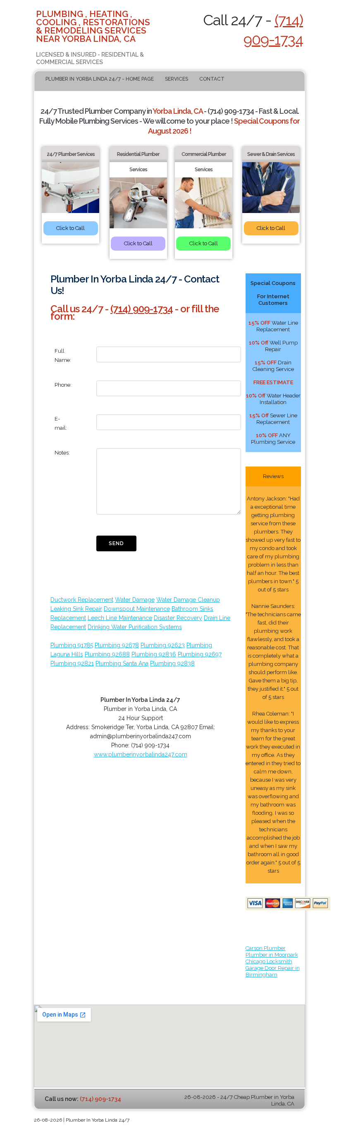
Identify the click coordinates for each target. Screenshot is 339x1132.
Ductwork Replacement (81, 599)
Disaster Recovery (178, 618)
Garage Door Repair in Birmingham (273, 971)
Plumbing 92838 (172, 663)
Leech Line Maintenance (120, 618)
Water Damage (135, 599)
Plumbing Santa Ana (121, 663)
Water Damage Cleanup (188, 599)
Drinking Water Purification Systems (135, 627)
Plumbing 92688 (107, 654)
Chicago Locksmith (269, 961)
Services (176, 79)
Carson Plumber (266, 948)
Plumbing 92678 (117, 645)
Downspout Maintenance (137, 608)
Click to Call (70, 228)
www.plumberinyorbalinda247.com (140, 754)
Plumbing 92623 (163, 645)
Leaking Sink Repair (76, 608)
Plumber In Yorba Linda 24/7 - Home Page (99, 79)
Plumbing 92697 (200, 654)
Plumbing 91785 (71, 645)
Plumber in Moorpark (272, 955)
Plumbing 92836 (153, 654)
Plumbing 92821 (72, 663)
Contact (211, 79)
